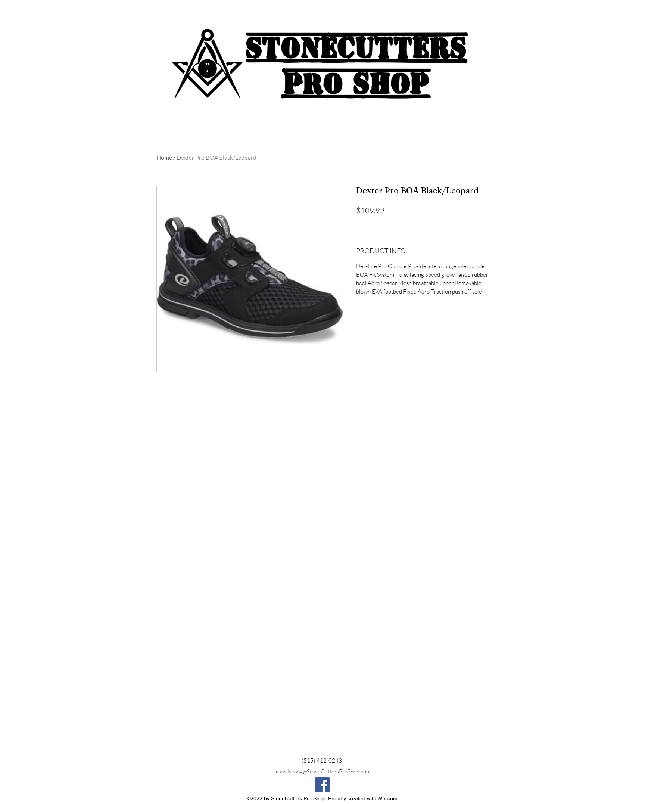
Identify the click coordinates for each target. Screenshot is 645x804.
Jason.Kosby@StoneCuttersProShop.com (322, 771)
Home (164, 157)
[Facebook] (322, 784)
